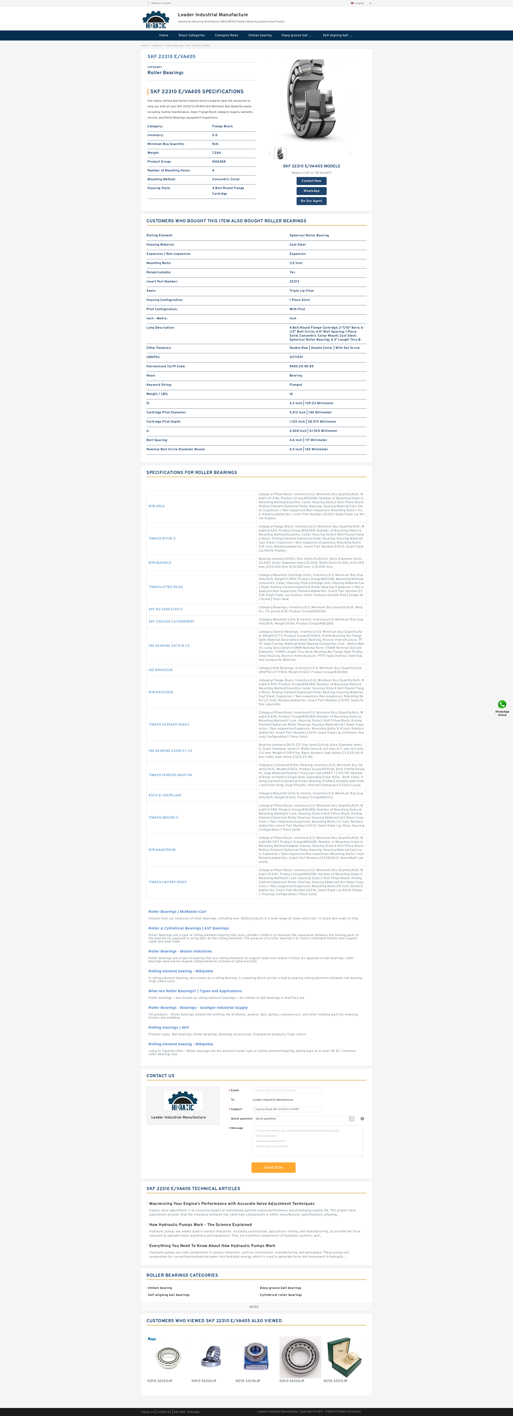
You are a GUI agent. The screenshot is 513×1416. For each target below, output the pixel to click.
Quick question (241, 1118)
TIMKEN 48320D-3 (163, 818)
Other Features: (158, 348)
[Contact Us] (502, 708)
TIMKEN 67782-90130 (166, 587)
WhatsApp (311, 191)
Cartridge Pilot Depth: (163, 422)
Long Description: (160, 328)
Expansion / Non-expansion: (168, 254)
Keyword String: (159, 385)
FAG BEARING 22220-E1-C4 (170, 751)
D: (148, 403)
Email (234, 1091)
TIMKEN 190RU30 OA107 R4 (170, 775)
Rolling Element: (159, 236)
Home (163, 35)
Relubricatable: (158, 272)
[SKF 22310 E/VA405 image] (312, 99)
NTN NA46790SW (162, 850)
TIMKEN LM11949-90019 (168, 882)
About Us (147, 1412)
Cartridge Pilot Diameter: (166, 413)
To (232, 1100)
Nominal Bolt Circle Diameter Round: (175, 449)
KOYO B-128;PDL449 (165, 796)
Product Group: (159, 162)
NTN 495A (157, 506)
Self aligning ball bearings (340, 35)
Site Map (179, 1412)
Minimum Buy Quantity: (166, 144)
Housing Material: (160, 245)
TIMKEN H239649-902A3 (169, 725)
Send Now (273, 1167)
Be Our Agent (311, 201)
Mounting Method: (161, 179)
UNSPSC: (153, 357)
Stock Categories (192, 35)
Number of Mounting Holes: (169, 171)
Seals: (151, 291)
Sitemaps (193, 1412)
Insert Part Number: (162, 282)
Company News (226, 35)
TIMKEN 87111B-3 (162, 539)
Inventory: (155, 135)
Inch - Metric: (157, 319)
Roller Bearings (174, 45)
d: (147, 431)
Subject (235, 1109)
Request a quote (161, 3)
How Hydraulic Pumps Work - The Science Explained (200, 1225)
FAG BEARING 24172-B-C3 (169, 646)
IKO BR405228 (161, 670)
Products (156, 45)
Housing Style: (159, 188)
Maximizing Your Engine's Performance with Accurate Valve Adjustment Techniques (232, 1203)
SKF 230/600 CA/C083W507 (171, 622)
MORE (254, 1307)
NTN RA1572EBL (161, 692)
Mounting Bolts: (158, 263)
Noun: (151, 376)
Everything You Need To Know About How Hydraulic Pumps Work (212, 1246)
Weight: (153, 153)
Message (236, 1128)
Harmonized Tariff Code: (166, 366)
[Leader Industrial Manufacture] (156, 19)
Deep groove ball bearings (299, 35)
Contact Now (311, 181)
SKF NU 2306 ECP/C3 (166, 609)
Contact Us (164, 1412)
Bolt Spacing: (157, 440)
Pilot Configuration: (162, 309)
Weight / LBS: (157, 394)
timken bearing (260, 35)
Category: (155, 126)
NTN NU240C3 (160, 563)
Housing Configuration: (164, 300)
